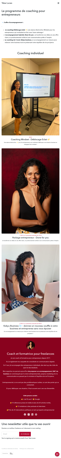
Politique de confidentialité (27, 448)
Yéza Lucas (7, 3)
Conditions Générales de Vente (10, 448)
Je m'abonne (25, 434)
